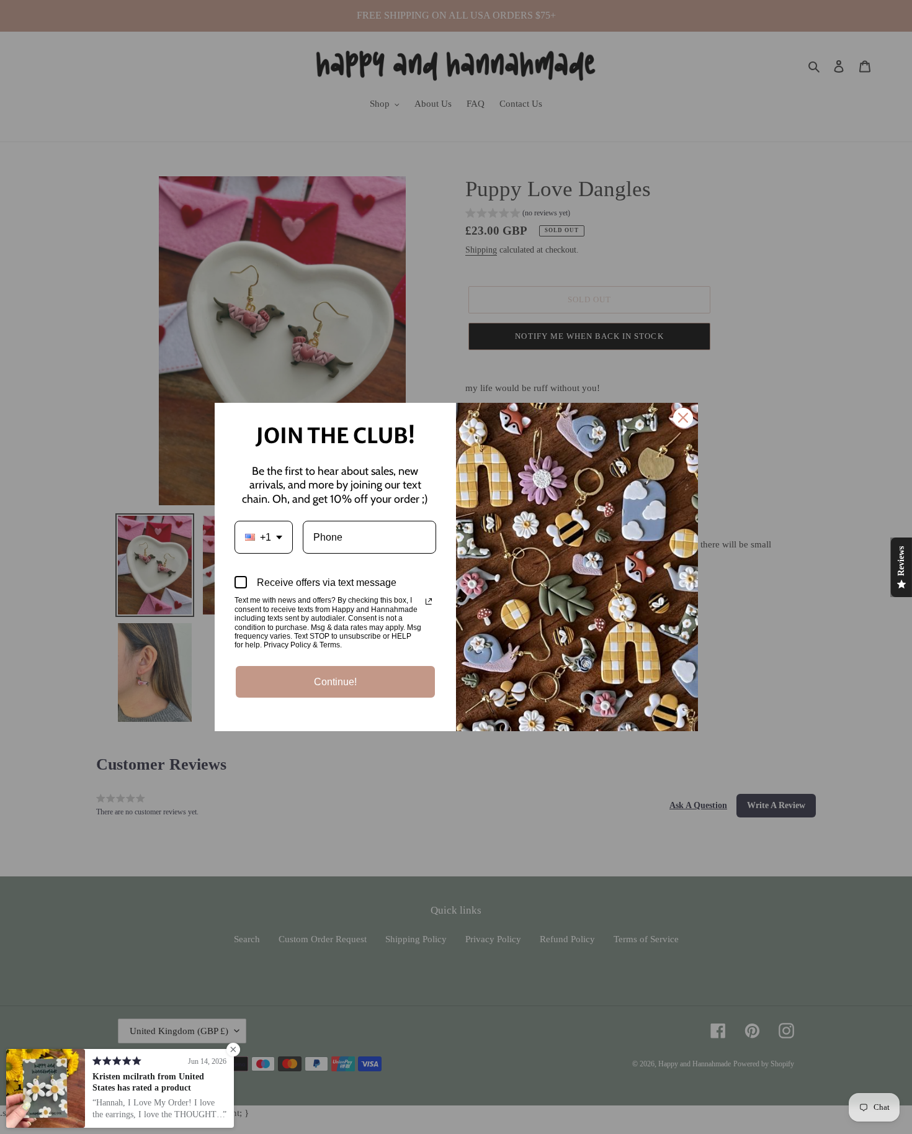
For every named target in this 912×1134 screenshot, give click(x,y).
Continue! (335, 682)
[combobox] (264, 537)
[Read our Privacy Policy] (428, 601)
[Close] (683, 418)
